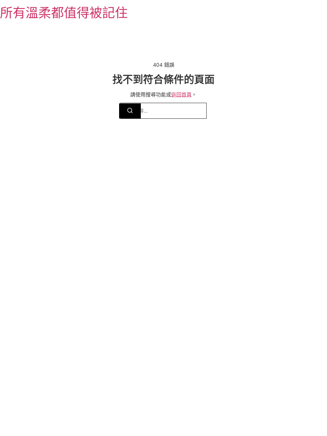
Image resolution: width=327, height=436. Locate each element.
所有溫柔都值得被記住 (64, 12)
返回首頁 (181, 94)
